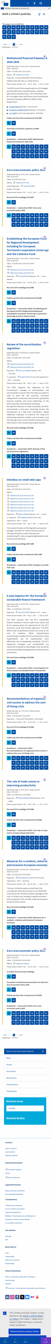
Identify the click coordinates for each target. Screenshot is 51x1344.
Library (7, 1173)
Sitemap (8, 1236)
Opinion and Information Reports (20, 1051)
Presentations (12, 1084)
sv (46, 156)
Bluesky (27, 1297)
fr (13, 151)
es (18, 147)
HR (46, 27)
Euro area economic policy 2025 (26, 951)
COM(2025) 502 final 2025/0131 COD (22, 499)
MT (23, 32)
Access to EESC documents (15, 1209)
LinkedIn (7, 1297)
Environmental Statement (14, 1194)
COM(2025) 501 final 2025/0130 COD (22, 496)
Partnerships (9, 1263)
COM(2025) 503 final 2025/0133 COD (22, 502)
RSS (45, 14)
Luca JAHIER (13, 113)
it (27, 151)
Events (9, 1064)
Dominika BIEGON (15, 107)
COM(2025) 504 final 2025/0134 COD (22, 508)
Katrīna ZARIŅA (23, 514)
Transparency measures (14, 1205)
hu (41, 151)
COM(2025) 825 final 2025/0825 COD (22, 364)
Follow (44, 56)
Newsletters (11, 1078)
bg (14, 147)
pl (18, 156)
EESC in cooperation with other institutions (20, 1277)
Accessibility (34, 3)
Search (25, 1342)
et (37, 147)
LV (9, 32)
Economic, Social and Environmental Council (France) (26, 1288)
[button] (40, 3)
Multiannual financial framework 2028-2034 (27, 60)
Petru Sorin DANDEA (24, 371)
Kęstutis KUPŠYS (25, 377)
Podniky (12, 1108)
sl (36, 156)
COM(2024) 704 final (22, 964)
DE (23, 27)
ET (28, 27)
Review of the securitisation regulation (24, 346)
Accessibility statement (13, 1223)
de (32, 147)
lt (36, 151)
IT (4, 32)
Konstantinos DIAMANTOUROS (18, 110)
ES (4, 27)
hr (23, 151)
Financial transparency (13, 1212)
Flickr (32, 1297)
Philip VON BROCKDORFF (26, 798)
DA (14, 27)
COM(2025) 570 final (22, 75)
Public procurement (12, 1260)
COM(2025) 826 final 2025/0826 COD (22, 367)
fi (41, 156)
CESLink (8, 1284)
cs (23, 147)
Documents (11, 1071)
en (46, 147)
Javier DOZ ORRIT (29, 186)
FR (32, 27)
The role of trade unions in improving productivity (23, 783)
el (41, 147)
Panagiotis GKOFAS (26, 518)
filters (39, 14)
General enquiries (11, 1155)
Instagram (12, 1297)
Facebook (17, 1297)
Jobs (7, 1253)
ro (27, 156)
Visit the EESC (10, 1152)
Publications (11, 1091)
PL (32, 32)
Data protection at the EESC (15, 1191)
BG (9, 27)
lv (32, 151)
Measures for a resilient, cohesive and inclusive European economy (27, 863)
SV (14, 37)
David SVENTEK (23, 276)
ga (18, 151)
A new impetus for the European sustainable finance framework (27, 598)
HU (18, 32)
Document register (14, 1169)
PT (37, 32)
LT (13, 32)
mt (46, 151)
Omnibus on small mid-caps (24, 480)
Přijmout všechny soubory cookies (24, 1331)
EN (18, 27)
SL (9, 37)
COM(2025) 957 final (22, 183)
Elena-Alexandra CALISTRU (26, 878)
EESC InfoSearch (14, 1177)
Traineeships (9, 1256)
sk (32, 156)
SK (4, 37)
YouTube (37, 1297)
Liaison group (10, 1280)
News (8, 1058)
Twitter (22, 1297)
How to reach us (11, 1148)
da (27, 147)
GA (42, 27)
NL (28, 32)
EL (37, 27)
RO (46, 32)
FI (41, 32)
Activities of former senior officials (17, 1219)
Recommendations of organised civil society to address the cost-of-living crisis (26, 702)
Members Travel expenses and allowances (20, 1216)
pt (23, 156)
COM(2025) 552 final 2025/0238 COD (22, 270)
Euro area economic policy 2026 (26, 170)
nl (13, 156)
